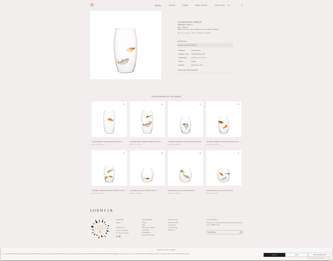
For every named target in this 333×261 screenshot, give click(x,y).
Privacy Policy (172, 225)
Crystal (158, 5)
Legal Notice (171, 230)
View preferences (319, 255)
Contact (144, 222)
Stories (185, 5)
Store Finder (220, 5)
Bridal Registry (201, 5)
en (228, 5)
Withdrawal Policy (173, 222)
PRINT (209, 33)
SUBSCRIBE (212, 232)
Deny (297, 255)
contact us (185, 29)
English (118, 222)
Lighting (171, 5)
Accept (274, 255)
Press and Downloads (148, 235)
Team (143, 225)
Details (109, 141)
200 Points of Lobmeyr (148, 227)
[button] (127, 45)
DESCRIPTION (182, 41)
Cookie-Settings (172, 227)
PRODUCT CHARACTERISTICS (187, 45)
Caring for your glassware (188, 70)
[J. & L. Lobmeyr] (92, 5)
